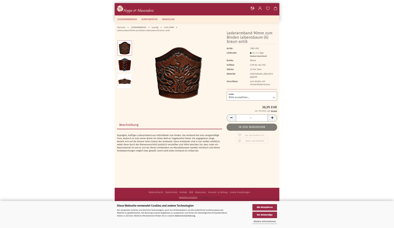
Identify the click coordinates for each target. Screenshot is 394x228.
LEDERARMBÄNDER (127, 19)
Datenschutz (171, 192)
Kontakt (183, 192)
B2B (191, 192)
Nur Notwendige (265, 215)
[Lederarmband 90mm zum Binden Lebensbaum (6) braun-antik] (178, 72)
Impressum (200, 192)
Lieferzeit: (232, 53)
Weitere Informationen (265, 221)
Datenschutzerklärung (185, 216)
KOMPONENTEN (149, 19)
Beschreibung (128, 125)
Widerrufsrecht (156, 192)
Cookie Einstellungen (240, 192)
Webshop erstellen (188, 197)
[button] (252, 8)
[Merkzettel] (268, 8)
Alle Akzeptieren (265, 207)
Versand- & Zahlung (217, 192)
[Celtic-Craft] (136, 9)
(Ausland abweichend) (258, 56)
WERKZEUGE (168, 19)
